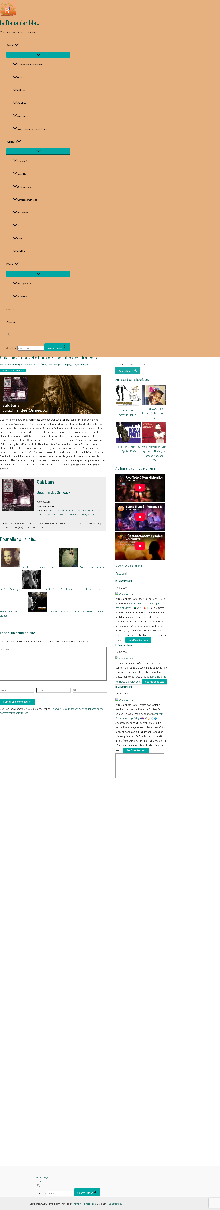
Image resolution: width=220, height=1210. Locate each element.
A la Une (21, 251)
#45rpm (159, 714)
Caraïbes (21, 103)
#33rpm (156, 603)
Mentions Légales (43, 1177)
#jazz (163, 676)
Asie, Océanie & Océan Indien (32, 128)
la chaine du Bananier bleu (128, 566)
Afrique (21, 90)
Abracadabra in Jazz (27, 199)
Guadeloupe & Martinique (30, 64)
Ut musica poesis (25, 186)
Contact (40, 1181)
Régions (10, 45)
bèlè (44, 364)
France (20, 77)
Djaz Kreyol (22, 212)
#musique (120, 608)
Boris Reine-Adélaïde (76, 510)
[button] (17, 45)
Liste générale (24, 283)
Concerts (11, 309)
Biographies (23, 161)
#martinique (145, 603)
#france (135, 603)
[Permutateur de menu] (38, 55)
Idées (20, 238)
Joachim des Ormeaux (12, 370)
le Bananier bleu (20, 22)
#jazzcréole (121, 681)
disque (67, 364)
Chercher (11, 322)
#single (129, 718)
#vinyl (129, 608)
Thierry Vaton (87, 514)
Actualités (22, 174)
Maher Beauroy (55, 514)
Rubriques (11, 141)
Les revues (22, 296)
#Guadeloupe (153, 676)
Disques (10, 264)
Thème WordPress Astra (84, 1204)
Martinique (82, 364)
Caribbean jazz (55, 364)
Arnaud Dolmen (57, 510)
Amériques (22, 116)
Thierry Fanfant (71, 514)
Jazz (19, 225)
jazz (74, 364)
